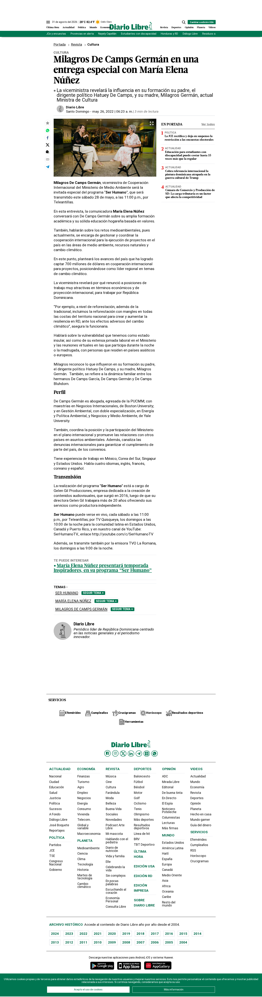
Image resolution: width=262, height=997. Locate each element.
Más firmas (170, 828)
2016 (169, 934)
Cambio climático (84, 885)
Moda (110, 798)
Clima (81, 859)
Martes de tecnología (84, 876)
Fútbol (138, 782)
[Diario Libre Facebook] (107, 753)
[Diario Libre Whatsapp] (154, 754)
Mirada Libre (170, 782)
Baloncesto (142, 776)
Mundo (93, 27)
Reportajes (57, 830)
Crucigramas (199, 861)
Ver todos (208, 124)
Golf (137, 798)
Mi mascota (114, 834)
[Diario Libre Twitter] (123, 754)
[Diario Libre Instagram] (115, 753)
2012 (69, 942)
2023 (69, 934)
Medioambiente (88, 848)
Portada (59, 44)
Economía (105, 27)
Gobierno (55, 870)
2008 (126, 942)
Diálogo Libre (190, 33)
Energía (82, 803)
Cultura (111, 787)
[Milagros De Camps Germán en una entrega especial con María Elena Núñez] (47, 130)
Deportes (176, 27)
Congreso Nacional (56, 862)
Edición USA (144, 866)
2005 (169, 942)
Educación (56, 787)
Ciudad (54, 782)
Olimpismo (141, 814)
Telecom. (84, 819)
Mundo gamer (200, 819)
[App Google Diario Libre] (102, 965)
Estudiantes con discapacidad (138, 33)
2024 (55, 934)
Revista (164, 27)
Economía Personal (113, 899)
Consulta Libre (116, 906)
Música (111, 776)
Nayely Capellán (107, 33)
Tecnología (85, 864)
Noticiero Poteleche (169, 810)
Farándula (113, 793)
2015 (183, 934)
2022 (83, 934)
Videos (212, 27)
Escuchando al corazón (116, 891)
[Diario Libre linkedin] (131, 754)
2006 (155, 942)
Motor (138, 793)
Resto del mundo (168, 904)
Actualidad (69, 27)
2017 (155, 934)
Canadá (167, 870)
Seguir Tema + (93, 593)
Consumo (84, 809)
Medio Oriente (172, 875)
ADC (165, 776)
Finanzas (83, 776)
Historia (83, 870)
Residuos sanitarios (214, 33)
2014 (197, 934)
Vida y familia (115, 856)
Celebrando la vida (115, 868)
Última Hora (52, 27)
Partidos (55, 845)
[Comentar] (47, 152)
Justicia (55, 798)
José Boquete (59, 825)
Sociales (112, 814)
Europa (167, 864)
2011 (83, 942)
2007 (140, 942)
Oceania (168, 891)
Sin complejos (116, 875)
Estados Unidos (173, 842)
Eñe (108, 862)
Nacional (55, 776)
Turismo (83, 782)
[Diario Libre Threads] (146, 754)
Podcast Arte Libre (115, 826)
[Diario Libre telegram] (139, 754)
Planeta (201, 27)
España (167, 859)
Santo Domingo (77, 111)
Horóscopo (198, 856)
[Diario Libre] (131, 26)
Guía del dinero (200, 825)
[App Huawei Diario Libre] (157, 965)
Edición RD (143, 876)
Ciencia (82, 853)
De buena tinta (172, 793)
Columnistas (171, 817)
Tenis (138, 809)
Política (82, 27)
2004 (183, 942)
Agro (80, 787)
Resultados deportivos (142, 826)
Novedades (114, 819)
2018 (140, 934)
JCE (52, 850)
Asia (165, 880)
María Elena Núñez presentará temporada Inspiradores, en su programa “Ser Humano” (103, 568)
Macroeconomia (89, 834)
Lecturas (168, 823)
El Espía (167, 803)
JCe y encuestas (56, 33)
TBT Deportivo (144, 844)
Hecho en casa (200, 814)
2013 (55, 942)
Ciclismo (140, 803)
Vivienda (83, 814)
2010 (98, 942)
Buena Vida (114, 809)
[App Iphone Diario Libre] (129, 965)
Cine (109, 782)
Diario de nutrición (112, 849)
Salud (53, 793)
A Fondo (54, 814)
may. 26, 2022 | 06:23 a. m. (112, 111)
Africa (166, 886)
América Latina (172, 848)
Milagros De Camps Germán (81, 609)
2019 (126, 934)
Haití (165, 853)
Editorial (167, 787)
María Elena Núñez (73, 601)
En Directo (169, 798)
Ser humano (66, 593)
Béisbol (139, 787)
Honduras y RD (169, 33)
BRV (137, 839)
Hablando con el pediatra (117, 840)
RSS (193, 850)
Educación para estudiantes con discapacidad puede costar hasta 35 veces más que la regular (188, 155)
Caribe (166, 897)
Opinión (189, 27)
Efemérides (198, 839)
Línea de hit (142, 834)
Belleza (111, 803)
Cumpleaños (199, 845)
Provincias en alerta (82, 33)
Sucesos (55, 809)
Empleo (82, 793)
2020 (112, 934)
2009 (112, 942)
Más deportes (144, 819)
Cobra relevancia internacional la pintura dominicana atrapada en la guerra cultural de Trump (187, 175)
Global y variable (83, 826)
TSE (52, 856)
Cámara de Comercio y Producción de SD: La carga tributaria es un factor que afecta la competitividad (190, 194)
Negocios (84, 798)
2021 (98, 934)
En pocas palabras (112, 882)
